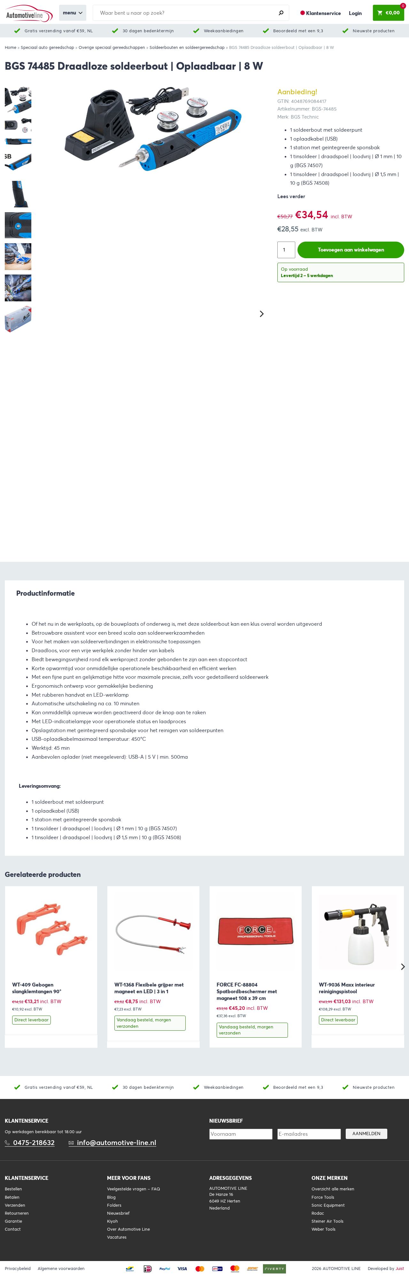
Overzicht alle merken (333, 1189)
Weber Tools (324, 1229)
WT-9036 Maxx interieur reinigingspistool (347, 988)
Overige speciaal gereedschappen (112, 47)
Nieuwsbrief (118, 1213)
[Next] (261, 313)
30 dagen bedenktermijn (148, 31)
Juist (400, 1268)
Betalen (12, 1197)
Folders (114, 1205)
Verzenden (15, 1205)
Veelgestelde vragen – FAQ (133, 1189)
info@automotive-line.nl (116, 1142)
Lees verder (291, 196)
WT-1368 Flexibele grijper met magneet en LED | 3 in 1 (149, 988)
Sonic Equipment (328, 1205)
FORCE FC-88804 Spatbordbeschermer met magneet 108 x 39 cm (247, 991)
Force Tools (323, 1197)
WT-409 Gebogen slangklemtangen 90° (36, 988)
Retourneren (17, 1213)
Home (10, 47)
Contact (13, 1229)
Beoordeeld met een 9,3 (298, 31)
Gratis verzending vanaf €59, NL (59, 31)
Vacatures (117, 1237)
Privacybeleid (18, 1268)
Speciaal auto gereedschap (47, 47)
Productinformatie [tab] (45, 593)
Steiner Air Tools (327, 1221)
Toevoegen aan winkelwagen (351, 249)
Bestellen (13, 1189)
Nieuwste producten (374, 31)
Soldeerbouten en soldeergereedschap (187, 47)
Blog (111, 1197)
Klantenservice (323, 13)
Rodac (318, 1213)
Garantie (13, 1221)
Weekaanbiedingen (224, 31)
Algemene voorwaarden (61, 1268)
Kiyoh (112, 1221)
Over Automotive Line (128, 1229)
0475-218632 (34, 1142)
